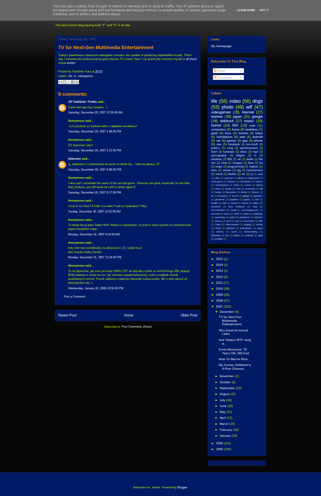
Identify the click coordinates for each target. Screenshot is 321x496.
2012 (220, 277)
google (257, 117)
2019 (220, 265)
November (227, 376)
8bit (229, 159)
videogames (85, 76)
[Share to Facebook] (73, 82)
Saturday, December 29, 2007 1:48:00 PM (94, 131)
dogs (257, 101)
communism (221, 185)
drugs (228, 188)
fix (212, 196)
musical (215, 213)
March (224, 424)
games (231, 140)
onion (246, 213)
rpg (239, 170)
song (230, 148)
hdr (257, 199)
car (218, 140)
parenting (220, 217)
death (249, 159)
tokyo (259, 133)
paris (232, 217)
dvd (238, 188)
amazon (228, 178)
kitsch (245, 203)
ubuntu (232, 174)
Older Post (189, 315)
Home (128, 315)
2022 (220, 259)
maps (218, 166)
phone (258, 140)
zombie (219, 239)
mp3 (255, 151)
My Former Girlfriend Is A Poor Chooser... (235, 366)
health (214, 203)
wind (260, 235)
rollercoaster (232, 224)
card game (217, 181)
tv (75, 76)
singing (247, 224)
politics (215, 148)
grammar (220, 199)
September (228, 388)
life (70, 76)
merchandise (218, 210)
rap (237, 221)
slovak (259, 224)
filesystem (231, 192)
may (255, 206)
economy (250, 188)
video (235, 101)
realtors (254, 166)
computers (218, 129)
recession (248, 221)
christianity (245, 181)
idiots (243, 151)
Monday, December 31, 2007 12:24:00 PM (94, 257)
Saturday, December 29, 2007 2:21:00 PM (94, 150)
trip (227, 235)
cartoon (231, 181)
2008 (220, 300)
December (227, 311)
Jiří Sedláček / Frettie (82, 101)
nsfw (236, 213)
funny (236, 129)
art (239, 159)
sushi (234, 231)
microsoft (252, 144)
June (223, 406)
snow (218, 228)
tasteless (251, 129)
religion (240, 155)
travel (219, 174)
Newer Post (67, 315)
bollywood (253, 178)
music (249, 121)
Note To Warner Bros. (234, 359)
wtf (249, 107)
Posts (220, 70)
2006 (220, 443)
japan (237, 117)
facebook (234, 144)
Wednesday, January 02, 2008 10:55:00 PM (95, 288)
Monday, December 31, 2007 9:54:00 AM (94, 234)
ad (251, 174)
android (257, 137)
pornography (219, 155)
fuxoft (235, 196)
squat (260, 228)
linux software (236, 206)
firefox (244, 192)
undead (249, 235)
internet (248, 112)
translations (225, 137)
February (226, 429)
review (227, 170)
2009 (220, 294)
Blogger (182, 487)
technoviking (250, 231)
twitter (237, 235)
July (223, 400)
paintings (258, 213)
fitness (255, 192)
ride (261, 221)
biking (241, 178)
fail (261, 188)
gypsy (247, 199)
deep (217, 188)
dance (259, 185)
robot (218, 224)
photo (227, 107)
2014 (220, 270)
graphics (234, 199)
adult (260, 174)
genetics (258, 196)
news (226, 213)
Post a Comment (74, 296)
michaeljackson (250, 210)
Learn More (246, 10)
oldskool (226, 121)
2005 (220, 449)
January (226, 435)
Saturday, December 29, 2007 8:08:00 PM (94, 169)
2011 (219, 282)
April (223, 417)
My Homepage (221, 46)
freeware (222, 196)
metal (233, 210)
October (226, 382)
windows (216, 159)
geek (214, 133)
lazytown (216, 206)
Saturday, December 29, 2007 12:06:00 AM (95, 112)
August (225, 394)
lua (261, 162)
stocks (220, 231)
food (224, 162)
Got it (264, 10)
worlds (71, 63)
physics (258, 217)
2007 (220, 306)
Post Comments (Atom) (137, 326)
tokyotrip (215, 235)
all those (191, 59)
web (242, 137)
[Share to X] (68, 82)
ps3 (228, 221)
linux (228, 133)
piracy (218, 221)
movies (243, 133)
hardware (228, 151)
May (223, 412)
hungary (238, 162)
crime (236, 185)
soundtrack (246, 228)
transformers (255, 170)
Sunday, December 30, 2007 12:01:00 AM (94, 211)
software (230, 228)
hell (224, 203)
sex (219, 144)
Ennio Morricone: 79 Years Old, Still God (234, 351)
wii (243, 174)
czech (247, 185)
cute (252, 125)
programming (236, 166)
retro (214, 170)
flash (214, 151)
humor (216, 125)
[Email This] (60, 82)
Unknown (74, 158)
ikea (250, 162)
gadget (245, 196)
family (218, 192)
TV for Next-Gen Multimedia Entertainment (106, 47)
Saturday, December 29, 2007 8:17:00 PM (94, 192)
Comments (224, 77)
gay (245, 140)
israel (234, 203)
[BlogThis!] (64, 82)
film (235, 125)
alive (217, 178)
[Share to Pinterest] (77, 82)
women (217, 117)
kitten (256, 203)
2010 (220, 288)
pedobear (245, 217)
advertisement (249, 148)
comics (259, 181)
